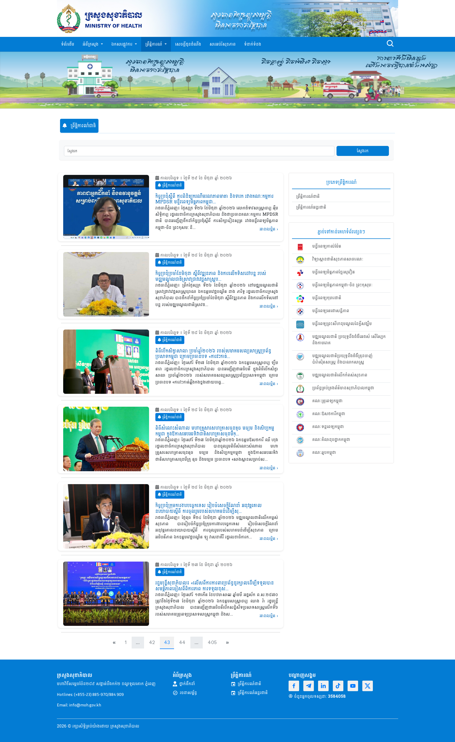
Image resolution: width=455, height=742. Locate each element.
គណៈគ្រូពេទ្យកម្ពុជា (327, 401)
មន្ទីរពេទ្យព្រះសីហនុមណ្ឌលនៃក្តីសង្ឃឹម (342, 324)
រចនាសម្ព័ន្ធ (188, 693)
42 (152, 642)
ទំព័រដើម (67, 44)
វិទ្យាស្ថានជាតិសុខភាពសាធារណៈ (337, 259)
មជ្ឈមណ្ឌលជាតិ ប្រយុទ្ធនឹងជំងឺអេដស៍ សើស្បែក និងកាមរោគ (349, 339)
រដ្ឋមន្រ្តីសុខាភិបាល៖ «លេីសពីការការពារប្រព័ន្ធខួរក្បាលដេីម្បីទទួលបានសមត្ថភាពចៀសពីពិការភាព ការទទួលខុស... (214, 586)
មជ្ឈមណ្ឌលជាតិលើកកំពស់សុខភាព (339, 375)
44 (182, 642)
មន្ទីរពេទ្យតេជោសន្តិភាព (330, 311)
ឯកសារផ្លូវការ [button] (122, 44)
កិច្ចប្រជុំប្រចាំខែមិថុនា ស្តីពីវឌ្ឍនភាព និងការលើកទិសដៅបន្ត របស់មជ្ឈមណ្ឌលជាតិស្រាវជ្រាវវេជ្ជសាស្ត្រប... (210, 276)
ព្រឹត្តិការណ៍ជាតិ (171, 185)
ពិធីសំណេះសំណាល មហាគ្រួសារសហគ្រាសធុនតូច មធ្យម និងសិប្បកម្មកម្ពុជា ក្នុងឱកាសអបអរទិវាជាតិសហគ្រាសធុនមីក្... (214, 431)
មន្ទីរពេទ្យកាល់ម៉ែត (326, 246)
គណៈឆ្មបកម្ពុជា (324, 452)
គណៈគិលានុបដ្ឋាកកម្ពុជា (331, 439)
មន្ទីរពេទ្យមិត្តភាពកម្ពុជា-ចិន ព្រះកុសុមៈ (342, 285)
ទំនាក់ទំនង (252, 44)
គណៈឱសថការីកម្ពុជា (328, 414)
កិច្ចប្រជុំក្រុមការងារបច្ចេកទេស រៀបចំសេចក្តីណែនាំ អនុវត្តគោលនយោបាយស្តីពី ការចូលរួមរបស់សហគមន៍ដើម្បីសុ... (208, 508)
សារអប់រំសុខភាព (223, 44)
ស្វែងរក (363, 151)
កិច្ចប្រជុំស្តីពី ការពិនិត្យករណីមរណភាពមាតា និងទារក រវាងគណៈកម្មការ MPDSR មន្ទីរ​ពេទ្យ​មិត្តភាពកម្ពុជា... (214, 199)
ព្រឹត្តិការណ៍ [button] (154, 44)
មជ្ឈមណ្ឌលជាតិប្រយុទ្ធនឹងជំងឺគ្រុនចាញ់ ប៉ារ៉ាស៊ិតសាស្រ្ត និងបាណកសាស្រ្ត (342, 359)
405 (212, 642)
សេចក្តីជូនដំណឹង (188, 44)
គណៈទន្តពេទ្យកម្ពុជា (328, 427)
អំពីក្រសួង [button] (91, 44)
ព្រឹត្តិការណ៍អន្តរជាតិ (311, 207)
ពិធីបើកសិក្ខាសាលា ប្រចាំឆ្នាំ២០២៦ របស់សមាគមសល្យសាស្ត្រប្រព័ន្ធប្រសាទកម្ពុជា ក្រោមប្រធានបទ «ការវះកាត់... (213, 354)
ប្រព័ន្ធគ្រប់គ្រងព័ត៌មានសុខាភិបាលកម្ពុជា (343, 388)
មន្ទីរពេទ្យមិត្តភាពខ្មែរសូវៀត (333, 272)
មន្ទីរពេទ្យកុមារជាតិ (326, 298)
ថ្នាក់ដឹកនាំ (187, 684)
